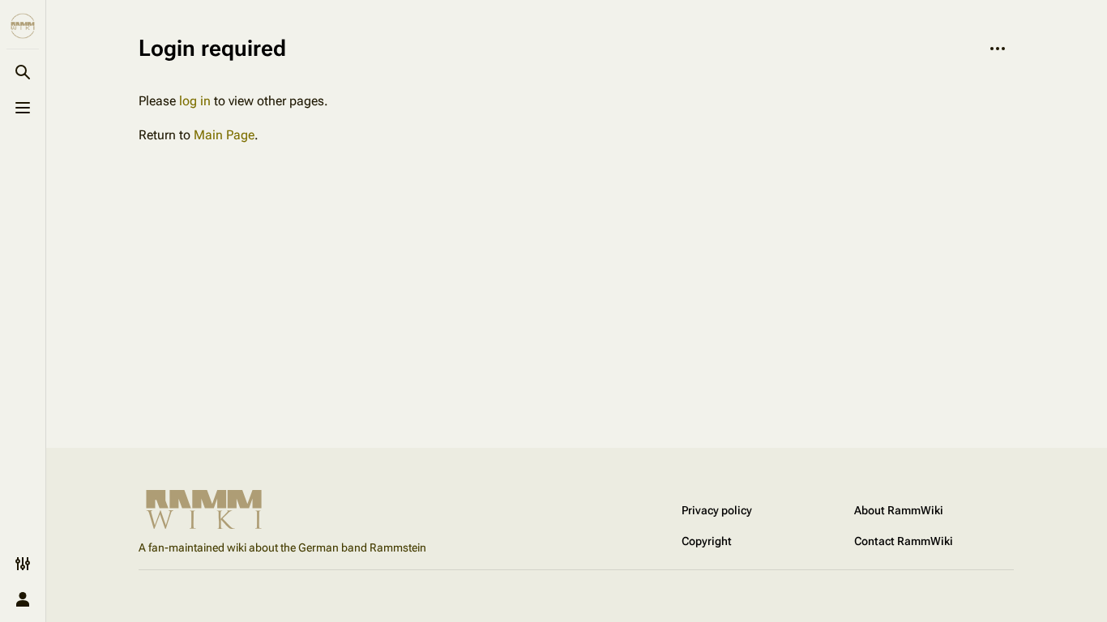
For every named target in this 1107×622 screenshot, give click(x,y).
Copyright (707, 541)
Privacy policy (717, 510)
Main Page (224, 135)
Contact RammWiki (903, 541)
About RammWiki (898, 510)
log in (195, 101)
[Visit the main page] (22, 26)
